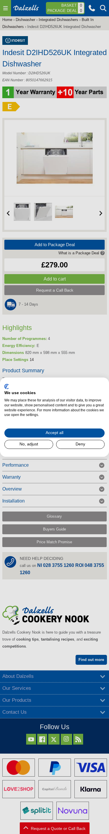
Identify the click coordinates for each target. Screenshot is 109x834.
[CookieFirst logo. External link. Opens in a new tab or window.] (6, 386)
